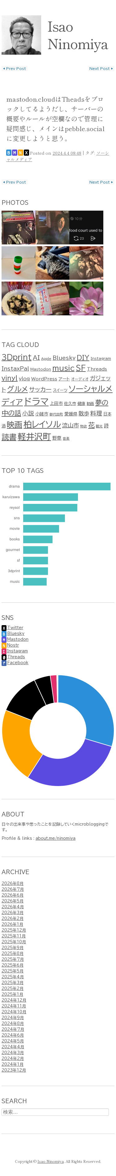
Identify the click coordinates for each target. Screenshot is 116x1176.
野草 (57, 438)
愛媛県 (70, 414)
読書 (9, 437)
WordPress (44, 379)
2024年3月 (13, 1053)
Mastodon (40, 369)
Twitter (15, 628)
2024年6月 (13, 1035)
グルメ (17, 389)
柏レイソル (42, 424)
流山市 (70, 425)
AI (36, 357)
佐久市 (70, 403)
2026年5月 (13, 901)
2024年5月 (13, 1041)
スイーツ (60, 390)
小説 (28, 413)
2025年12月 (14, 930)
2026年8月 (13, 884)
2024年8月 (13, 1024)
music (63, 368)
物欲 (83, 426)
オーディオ (79, 379)
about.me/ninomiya (55, 838)
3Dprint (17, 357)
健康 (81, 403)
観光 (99, 426)
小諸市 (41, 414)
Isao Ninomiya (77, 34)
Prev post (14, 68)
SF (81, 368)
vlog (24, 378)
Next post (101, 68)
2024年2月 (13, 1059)
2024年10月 (14, 1012)
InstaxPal (15, 368)
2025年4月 (13, 977)
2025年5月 (13, 971)
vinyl (10, 378)
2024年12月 (14, 1000)
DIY (83, 357)
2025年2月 (13, 989)
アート (64, 379)
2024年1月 (13, 1064)
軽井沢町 (34, 436)
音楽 (66, 438)
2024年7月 (13, 1029)
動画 (90, 403)
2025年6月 (13, 965)
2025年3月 (13, 983)
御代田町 (56, 414)
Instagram (101, 358)
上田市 (56, 403)
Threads (97, 369)
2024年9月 (13, 1018)
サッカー (40, 389)
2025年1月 (12, 994)
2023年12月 (14, 1070)
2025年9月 (13, 948)
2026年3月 (13, 913)
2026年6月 (13, 895)
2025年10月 (14, 942)
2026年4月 (13, 907)
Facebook (17, 663)
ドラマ (36, 401)
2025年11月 (14, 936)
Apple (46, 358)
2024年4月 (13, 1047)
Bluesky (64, 357)
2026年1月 (12, 924)
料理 (96, 413)
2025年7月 (13, 959)
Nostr (13, 645)
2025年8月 (13, 954)
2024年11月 (14, 1006)
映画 (14, 424)
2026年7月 (13, 889)
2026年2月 (13, 919)
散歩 (84, 413)
